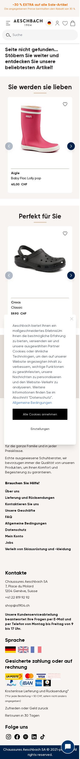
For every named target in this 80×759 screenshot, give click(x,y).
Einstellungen (40, 429)
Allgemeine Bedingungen (32, 403)
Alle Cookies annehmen (40, 414)
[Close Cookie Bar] (71, 318)
